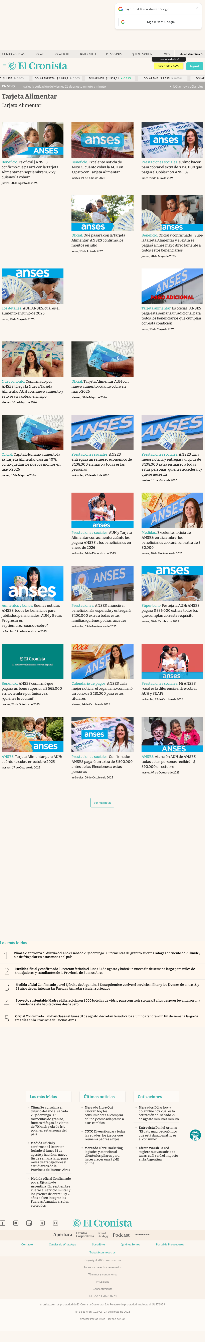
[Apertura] (62, 1235)
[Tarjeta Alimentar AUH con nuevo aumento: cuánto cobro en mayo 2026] (102, 359)
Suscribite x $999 (168, 66)
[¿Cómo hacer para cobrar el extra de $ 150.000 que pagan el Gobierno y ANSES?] (173, 140)
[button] (195, 1135)
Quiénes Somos (130, 1244)
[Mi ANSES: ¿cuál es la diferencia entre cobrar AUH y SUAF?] (173, 661)
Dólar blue (61, 54)
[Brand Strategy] (103, 1235)
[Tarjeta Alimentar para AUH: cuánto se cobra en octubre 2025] (33, 734)
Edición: (189, 54)
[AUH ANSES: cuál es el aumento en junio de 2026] (33, 286)
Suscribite (98, 1244)
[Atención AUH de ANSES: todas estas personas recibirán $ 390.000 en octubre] (173, 734)
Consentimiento (103, 1288)
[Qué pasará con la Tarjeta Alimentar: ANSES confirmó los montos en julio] (102, 213)
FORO (166, 54)
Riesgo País (114, 54)
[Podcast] (121, 1235)
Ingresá (194, 66)
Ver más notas (102, 802)
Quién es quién (142, 54)
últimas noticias (12, 54)
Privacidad (102, 1281)
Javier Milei (88, 54)
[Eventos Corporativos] (85, 1235)
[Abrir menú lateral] (4, 66)
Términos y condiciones (102, 1274)
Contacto (27, 1244)
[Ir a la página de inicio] (38, 66)
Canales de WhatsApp (62, 1244)
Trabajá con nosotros (102, 1252)
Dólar (39, 54)
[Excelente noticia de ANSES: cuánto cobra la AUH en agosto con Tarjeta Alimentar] (102, 140)
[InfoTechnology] (143, 1235)
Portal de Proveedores (170, 1244)
